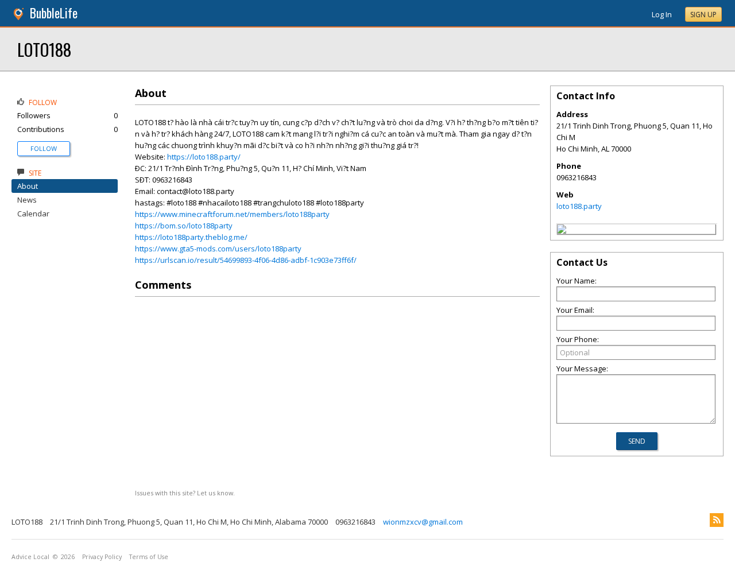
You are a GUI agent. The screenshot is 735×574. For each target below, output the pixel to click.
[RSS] (717, 520)
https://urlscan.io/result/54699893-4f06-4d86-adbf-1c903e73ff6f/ (246, 260)
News (27, 200)
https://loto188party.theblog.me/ (191, 237)
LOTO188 (44, 49)
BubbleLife (54, 13)
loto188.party (579, 206)
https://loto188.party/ (204, 157)
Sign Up (703, 15)
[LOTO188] (561, 231)
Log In (662, 14)
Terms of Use (148, 557)
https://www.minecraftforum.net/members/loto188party (232, 214)
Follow (43, 148)
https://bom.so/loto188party (184, 225)
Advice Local (30, 557)
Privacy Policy (102, 557)
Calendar (33, 213)
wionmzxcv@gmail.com (423, 522)
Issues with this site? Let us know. (185, 492)
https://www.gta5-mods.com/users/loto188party (218, 248)
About (27, 186)
